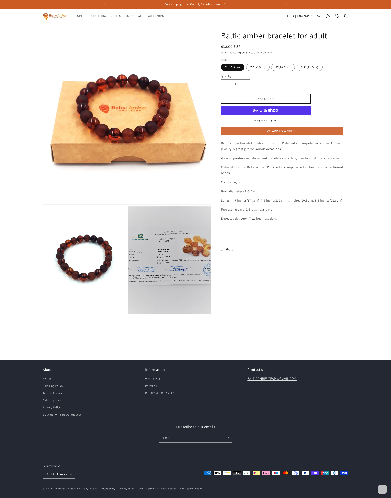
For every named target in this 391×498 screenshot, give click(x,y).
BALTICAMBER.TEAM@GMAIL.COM (272, 378)
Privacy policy (126, 488)
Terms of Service (53, 393)
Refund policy (52, 400)
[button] (121, 16)
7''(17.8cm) (232, 67)
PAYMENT (151, 386)
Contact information (191, 488)
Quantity (226, 76)
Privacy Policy (51, 407)
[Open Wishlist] (337, 15)
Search (47, 379)
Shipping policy (167, 488)
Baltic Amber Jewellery (63, 488)
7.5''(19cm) (257, 67)
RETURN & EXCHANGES (160, 393)
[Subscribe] (227, 438)
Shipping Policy (53, 386)
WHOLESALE (153, 379)
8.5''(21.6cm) (309, 67)
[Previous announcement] (104, 4)
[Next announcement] (286, 4)
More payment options (265, 120)
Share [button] (229, 249)
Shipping (242, 52)
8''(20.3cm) (283, 67)
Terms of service (146, 488)
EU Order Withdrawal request (62, 414)
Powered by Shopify (86, 488)
